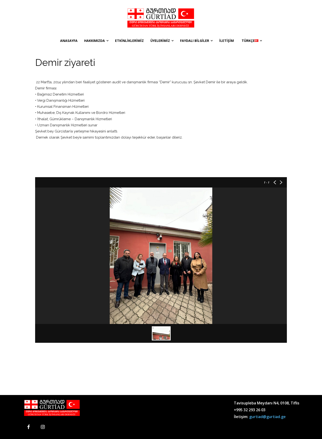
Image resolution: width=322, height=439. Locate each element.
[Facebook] (28, 427)
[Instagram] (43, 427)
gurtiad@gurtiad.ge (267, 416)
